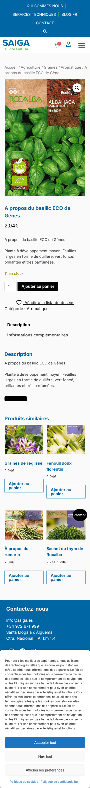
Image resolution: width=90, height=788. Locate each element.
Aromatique (71, 67)
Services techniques (34, 14)
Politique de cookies (24, 781)
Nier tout (45, 756)
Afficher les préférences (45, 770)
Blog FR (69, 14)
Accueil (11, 67)
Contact (45, 23)
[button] (45, 31)
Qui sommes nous (45, 6)
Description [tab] (18, 324)
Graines (51, 67)
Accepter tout (45, 742)
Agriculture (30, 67)
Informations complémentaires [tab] (37, 334)
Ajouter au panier (38, 286)
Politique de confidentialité (59, 781)
